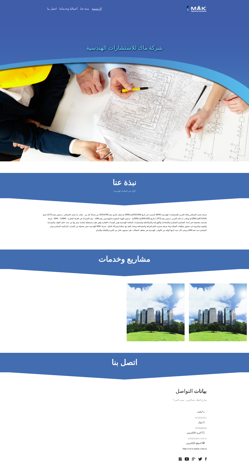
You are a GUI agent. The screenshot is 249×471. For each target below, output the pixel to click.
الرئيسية (97, 9)
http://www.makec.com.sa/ (194, 448)
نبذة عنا (84, 9)
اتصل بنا (52, 9)
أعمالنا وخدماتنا (68, 9)
